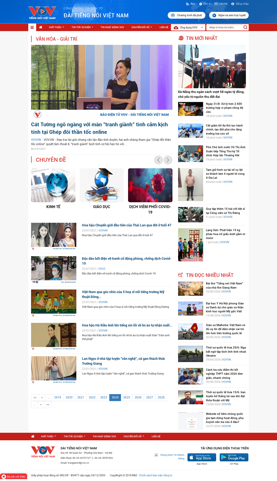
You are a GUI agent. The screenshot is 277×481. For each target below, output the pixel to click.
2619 (57, 397)
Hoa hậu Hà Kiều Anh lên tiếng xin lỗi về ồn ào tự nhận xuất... (127, 325)
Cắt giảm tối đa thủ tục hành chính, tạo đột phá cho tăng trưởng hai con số (224, 129)
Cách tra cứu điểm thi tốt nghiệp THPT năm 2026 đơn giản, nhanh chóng (224, 374)
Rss (192, 3)
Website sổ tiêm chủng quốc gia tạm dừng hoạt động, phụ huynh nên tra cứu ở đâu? (225, 418)
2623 (103, 397)
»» (47, 404)
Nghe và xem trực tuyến (232, 15)
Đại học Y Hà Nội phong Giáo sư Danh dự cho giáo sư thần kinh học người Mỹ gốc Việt (225, 307)
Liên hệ (223, 3)
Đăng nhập (242, 3)
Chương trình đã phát (190, 15)
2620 (69, 397)
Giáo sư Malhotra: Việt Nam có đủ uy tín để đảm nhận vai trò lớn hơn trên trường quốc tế (225, 329)
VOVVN (103, 230)
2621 (80, 397)
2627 (149, 397)
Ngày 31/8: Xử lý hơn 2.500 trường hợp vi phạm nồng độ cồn (224, 108)
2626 (138, 397)
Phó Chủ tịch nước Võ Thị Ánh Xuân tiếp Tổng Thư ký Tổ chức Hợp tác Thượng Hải (226, 151)
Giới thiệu (57, 28)
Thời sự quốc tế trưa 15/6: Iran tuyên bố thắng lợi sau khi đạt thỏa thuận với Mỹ (226, 396)
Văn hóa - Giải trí (56, 39)
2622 (92, 397)
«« (35, 397)
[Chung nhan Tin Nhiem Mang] (169, 456)
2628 (161, 397)
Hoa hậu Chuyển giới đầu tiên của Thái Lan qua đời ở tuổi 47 (126, 225)
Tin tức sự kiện (83, 28)
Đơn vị (206, 3)
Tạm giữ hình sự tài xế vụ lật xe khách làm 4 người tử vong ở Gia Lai (225, 174)
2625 (126, 397)
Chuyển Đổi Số (143, 28)
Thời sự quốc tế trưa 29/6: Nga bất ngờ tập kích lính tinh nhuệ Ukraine (226, 351)
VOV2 (102, 268)
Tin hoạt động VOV (112, 27)
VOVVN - (37, 140)
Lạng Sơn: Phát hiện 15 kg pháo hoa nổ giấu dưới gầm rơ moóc (225, 234)
